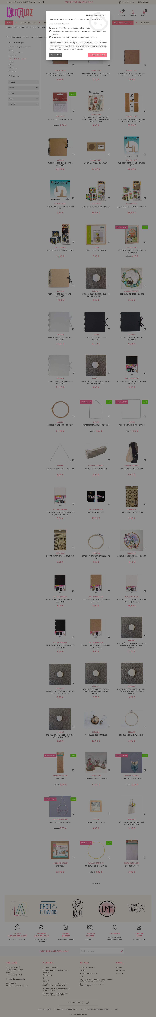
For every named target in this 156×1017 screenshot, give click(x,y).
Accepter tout (98, 55)
